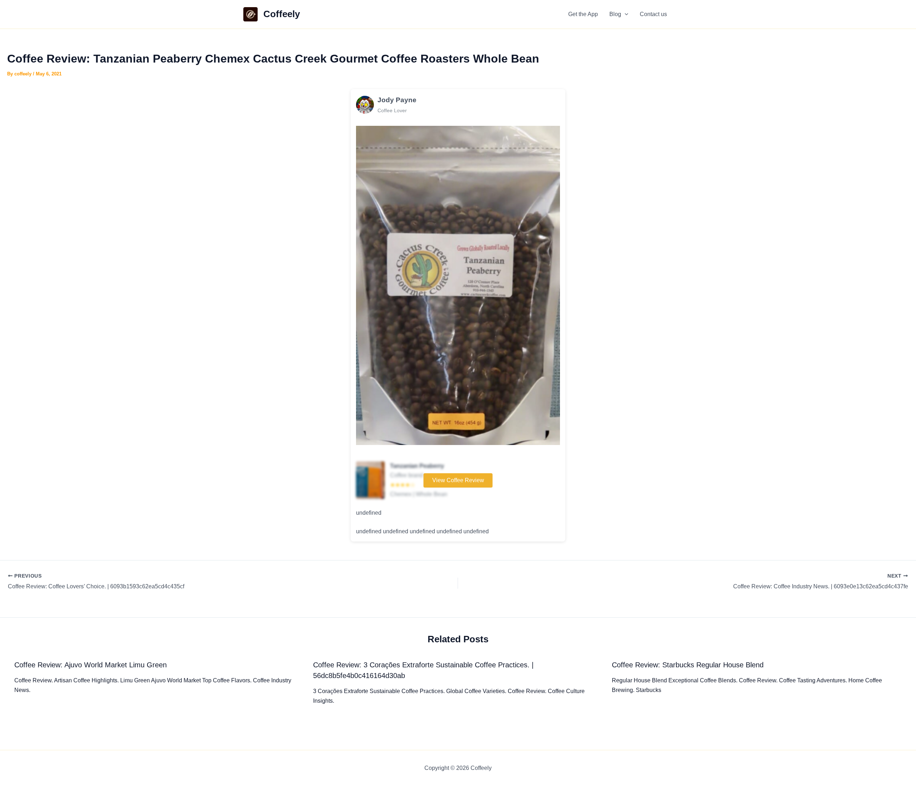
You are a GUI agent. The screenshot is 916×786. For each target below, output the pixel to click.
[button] (624, 14)
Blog (615, 14)
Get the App (583, 14)
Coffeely (281, 14)
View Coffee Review (458, 480)
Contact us (653, 14)
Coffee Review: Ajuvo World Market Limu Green (90, 665)
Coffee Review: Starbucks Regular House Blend (688, 665)
